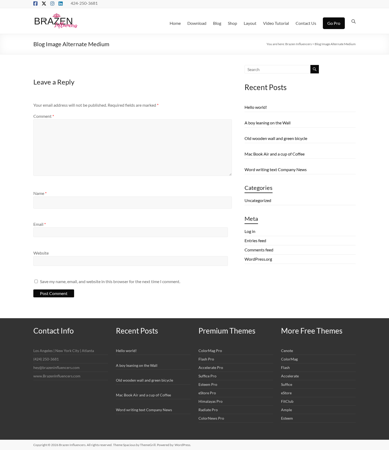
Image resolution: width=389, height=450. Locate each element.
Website (41, 252)
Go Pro (333, 23)
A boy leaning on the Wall (268, 122)
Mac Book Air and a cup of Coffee (275, 153)
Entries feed (255, 240)
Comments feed (259, 249)
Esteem (287, 418)
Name (40, 193)
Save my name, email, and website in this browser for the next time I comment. (110, 281)
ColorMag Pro (210, 350)
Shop (232, 23)
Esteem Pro (207, 384)
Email (39, 224)
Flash (285, 367)
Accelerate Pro (210, 367)
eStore (286, 393)
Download (196, 23)
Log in (250, 231)
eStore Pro (207, 393)
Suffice (286, 384)
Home (175, 23)
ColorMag (289, 359)
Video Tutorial (276, 23)
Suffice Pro (207, 376)
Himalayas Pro (210, 401)
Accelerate (290, 376)
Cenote (287, 350)
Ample (286, 409)
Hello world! (256, 107)
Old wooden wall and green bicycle (276, 138)
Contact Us (306, 23)
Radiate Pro (208, 409)
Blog (217, 23)
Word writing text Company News (276, 169)
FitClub (287, 401)
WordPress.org (258, 258)
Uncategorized (258, 200)
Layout (250, 23)
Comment (43, 116)
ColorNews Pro (211, 418)
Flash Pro (206, 359)
